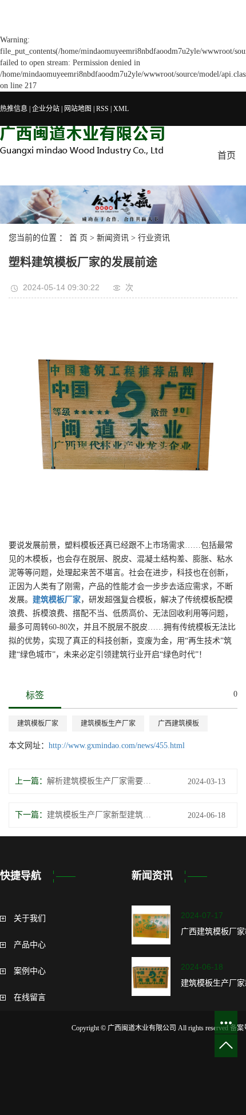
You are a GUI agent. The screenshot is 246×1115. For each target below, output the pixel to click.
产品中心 (30, 944)
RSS (102, 109)
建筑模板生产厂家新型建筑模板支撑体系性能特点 (101, 814)
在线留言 (30, 997)
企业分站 (45, 109)
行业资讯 (154, 238)
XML (121, 109)
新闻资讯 (113, 238)
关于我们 (30, 918)
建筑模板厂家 (37, 723)
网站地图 (78, 109)
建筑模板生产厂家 (108, 723)
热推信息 (13, 109)
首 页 (78, 238)
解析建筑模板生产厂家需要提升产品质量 (101, 781)
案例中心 (30, 971)
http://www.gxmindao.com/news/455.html (117, 745)
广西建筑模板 (178, 723)
